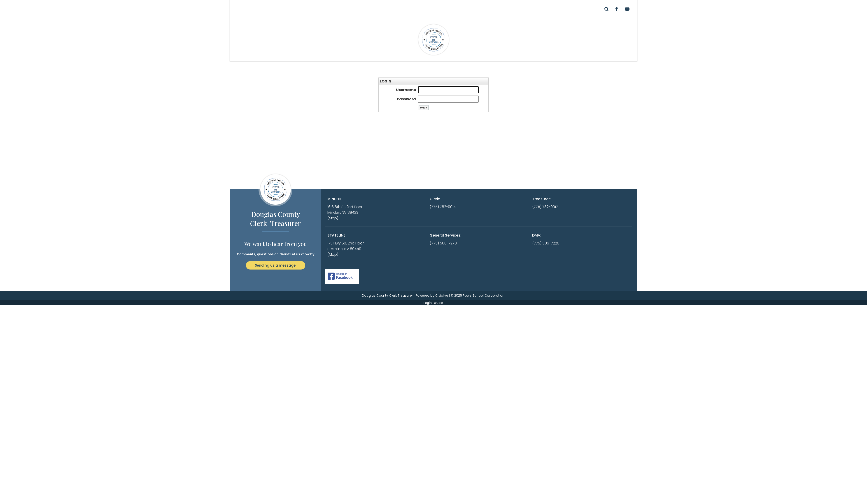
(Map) (332, 218)
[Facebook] (342, 276)
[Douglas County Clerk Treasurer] (433, 39)
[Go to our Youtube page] (627, 9)
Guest (438, 302)
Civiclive (441, 295)
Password (406, 99)
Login (428, 302)
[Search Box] (606, 9)
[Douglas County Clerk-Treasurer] (275, 189)
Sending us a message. (275, 265)
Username (406, 89)
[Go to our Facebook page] (616, 9)
